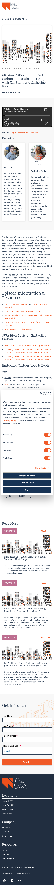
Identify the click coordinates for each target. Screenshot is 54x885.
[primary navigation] (50, 6)
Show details (40, 468)
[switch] (47, 443)
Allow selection (27, 483)
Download (34, 132)
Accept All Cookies (27, 476)
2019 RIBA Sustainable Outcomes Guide (22, 311)
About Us (6, 828)
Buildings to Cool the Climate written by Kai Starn (27, 345)
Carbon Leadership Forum (16, 304)
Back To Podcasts (16, 19)
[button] (27, 496)
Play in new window (19, 132)
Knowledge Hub (9, 858)
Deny (27, 490)
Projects (6, 850)
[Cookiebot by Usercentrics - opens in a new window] (40, 393)
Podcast (5, 854)
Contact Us (7, 836)
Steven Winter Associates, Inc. (23, 868)
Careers (5, 832)
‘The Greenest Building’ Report (18, 329)
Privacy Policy (9, 421)
